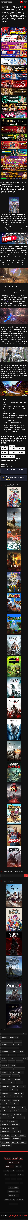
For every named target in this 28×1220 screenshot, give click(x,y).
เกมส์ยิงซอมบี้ (23, 1058)
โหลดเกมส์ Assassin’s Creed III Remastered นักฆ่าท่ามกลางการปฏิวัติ (14, 695)
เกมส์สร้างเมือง (5, 1058)
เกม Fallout (4, 1117)
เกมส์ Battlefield (5, 1110)
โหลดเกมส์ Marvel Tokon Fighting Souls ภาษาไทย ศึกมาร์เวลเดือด (14, 504)
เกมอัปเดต (14, 1128)
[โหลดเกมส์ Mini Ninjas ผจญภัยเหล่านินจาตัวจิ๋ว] (14, 666)
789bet (7, 1179)
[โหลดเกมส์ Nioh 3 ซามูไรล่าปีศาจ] (14, 793)
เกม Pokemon (13, 1090)
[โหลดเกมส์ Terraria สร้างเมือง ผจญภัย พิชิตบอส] (14, 624)
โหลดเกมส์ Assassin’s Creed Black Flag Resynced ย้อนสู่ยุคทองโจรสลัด (14, 905)
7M (21, 1183)
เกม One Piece (21, 1107)
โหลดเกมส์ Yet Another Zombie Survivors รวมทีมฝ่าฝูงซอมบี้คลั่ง (14, 779)
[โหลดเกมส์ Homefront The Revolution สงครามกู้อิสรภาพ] (14, 856)
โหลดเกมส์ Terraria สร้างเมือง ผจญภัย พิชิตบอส (14, 632)
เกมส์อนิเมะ (11, 1062)
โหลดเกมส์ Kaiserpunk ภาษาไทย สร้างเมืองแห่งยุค (14, 978)
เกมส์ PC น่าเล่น (8, 182)
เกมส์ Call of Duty (6, 1076)
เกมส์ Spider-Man (5, 1097)
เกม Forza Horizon (6, 1100)
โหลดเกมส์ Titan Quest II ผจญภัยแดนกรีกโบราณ (14, 526)
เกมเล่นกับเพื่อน (5, 1131)
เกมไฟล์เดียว (4, 1034)
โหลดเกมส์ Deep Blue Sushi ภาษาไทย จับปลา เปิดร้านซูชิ (14, 547)
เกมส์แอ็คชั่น (23, 1034)
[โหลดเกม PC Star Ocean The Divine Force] (14, 283)
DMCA (21, 1158)
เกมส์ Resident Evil (19, 1069)
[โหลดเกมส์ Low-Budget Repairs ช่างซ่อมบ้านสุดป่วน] (14, 835)
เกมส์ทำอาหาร (15, 1103)
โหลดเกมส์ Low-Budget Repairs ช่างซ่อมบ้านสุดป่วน (14, 843)
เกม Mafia (12, 1107)
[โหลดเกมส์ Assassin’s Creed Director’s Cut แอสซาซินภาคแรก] (14, 729)
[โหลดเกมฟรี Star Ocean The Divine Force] (14, 361)
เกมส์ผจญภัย (4, 1037)
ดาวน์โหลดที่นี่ (12, 446)
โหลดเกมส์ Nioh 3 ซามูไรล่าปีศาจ (14, 801)
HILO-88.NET (19, 1166)
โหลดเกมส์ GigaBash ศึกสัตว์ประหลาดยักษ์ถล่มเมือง (14, 610)
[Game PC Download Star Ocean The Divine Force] (14, 395)
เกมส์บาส (23, 1142)
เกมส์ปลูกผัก (19, 1062)
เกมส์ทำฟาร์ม (14, 1058)
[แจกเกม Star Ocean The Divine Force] (14, 323)
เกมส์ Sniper (22, 1135)
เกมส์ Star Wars (5, 1086)
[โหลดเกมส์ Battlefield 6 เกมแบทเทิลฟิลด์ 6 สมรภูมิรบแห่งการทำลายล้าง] (14, 751)
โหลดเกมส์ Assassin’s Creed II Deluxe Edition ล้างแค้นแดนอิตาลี (14, 716)
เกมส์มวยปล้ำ (15, 1086)
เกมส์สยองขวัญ (5, 1051)
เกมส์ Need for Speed (17, 1093)
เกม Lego (23, 1086)
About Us (7, 1158)
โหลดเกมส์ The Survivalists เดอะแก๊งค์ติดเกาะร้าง (14, 821)
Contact (15, 1158)
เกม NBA (4, 1121)
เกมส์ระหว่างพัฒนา (6, 1145)
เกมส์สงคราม (21, 1055)
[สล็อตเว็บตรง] (14, 160)
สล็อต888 (13, 1174)
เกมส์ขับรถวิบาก (15, 1124)
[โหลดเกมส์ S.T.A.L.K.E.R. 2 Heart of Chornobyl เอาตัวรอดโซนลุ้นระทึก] (14, 560)
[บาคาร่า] (14, 137)
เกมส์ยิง (19, 1044)
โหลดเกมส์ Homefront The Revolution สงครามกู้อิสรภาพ (14, 864)
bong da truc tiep (13, 1195)
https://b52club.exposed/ (11, 1183)
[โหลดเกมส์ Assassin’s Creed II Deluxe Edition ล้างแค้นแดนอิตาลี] (14, 708)
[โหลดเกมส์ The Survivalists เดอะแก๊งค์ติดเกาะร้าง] (14, 814)
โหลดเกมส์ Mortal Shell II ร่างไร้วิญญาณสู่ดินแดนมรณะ (14, 954)
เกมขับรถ (4, 1062)
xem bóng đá (19, 1199)
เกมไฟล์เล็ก (4, 1055)
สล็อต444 (6, 1170)
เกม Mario (12, 1117)
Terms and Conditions (13, 1162)
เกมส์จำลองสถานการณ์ (7, 1041)
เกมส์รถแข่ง (12, 1055)
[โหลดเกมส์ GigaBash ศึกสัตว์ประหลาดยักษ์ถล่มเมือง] (14, 603)
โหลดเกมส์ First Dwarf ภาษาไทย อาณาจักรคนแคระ (14, 589)
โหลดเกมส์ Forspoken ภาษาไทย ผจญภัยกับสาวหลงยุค (14, 1026)
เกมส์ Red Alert (15, 1142)
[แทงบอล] (14, 145)
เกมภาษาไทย (5, 1048)
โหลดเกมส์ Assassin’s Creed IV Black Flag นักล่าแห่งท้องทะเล (14, 652)
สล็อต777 (12, 1170)
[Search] (21, 2)
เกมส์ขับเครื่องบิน (5, 1128)
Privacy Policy (9, 1166)
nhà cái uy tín (13, 1203)
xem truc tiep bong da (13, 1191)
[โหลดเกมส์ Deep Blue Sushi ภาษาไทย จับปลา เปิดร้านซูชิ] (14, 539)
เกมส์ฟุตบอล (4, 1065)
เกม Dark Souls (5, 1142)
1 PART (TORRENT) (8, 456)
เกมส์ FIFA (4, 1083)
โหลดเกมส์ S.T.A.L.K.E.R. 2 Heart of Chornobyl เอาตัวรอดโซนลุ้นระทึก (14, 568)
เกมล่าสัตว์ (14, 1135)
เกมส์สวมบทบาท (14, 1037)
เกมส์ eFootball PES (17, 1097)
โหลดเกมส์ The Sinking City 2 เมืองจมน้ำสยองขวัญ (14, 1002)
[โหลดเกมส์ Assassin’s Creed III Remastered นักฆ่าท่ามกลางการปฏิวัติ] (14, 687)
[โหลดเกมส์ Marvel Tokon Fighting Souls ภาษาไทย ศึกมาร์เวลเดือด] (14, 497)
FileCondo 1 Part (4, 446)
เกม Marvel (12, 1065)
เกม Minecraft (20, 1117)
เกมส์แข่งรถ (20, 1072)
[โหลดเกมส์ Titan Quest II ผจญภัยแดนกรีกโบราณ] (14, 518)
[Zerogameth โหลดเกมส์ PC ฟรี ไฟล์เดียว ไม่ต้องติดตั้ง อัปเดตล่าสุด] (7, 2)
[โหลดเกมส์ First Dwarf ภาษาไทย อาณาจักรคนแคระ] (14, 582)
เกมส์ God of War (6, 1114)
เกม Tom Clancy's (13, 1121)
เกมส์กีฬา (13, 1051)
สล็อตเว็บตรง (20, 1174)
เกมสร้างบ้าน (16, 1100)
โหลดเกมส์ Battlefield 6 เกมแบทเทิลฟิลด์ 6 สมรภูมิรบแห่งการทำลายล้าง (14, 758)
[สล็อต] (14, 167)
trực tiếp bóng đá (9, 1199)
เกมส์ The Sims (5, 1103)
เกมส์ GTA (19, 1083)
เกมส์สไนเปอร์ (16, 1138)
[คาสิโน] (14, 129)
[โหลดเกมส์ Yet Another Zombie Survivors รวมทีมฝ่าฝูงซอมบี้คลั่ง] (14, 772)
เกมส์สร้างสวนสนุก (6, 1138)
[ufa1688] (14, 122)
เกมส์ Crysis (14, 1110)
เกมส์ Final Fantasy (6, 1079)
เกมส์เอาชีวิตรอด (14, 1048)
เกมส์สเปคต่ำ (18, 1041)
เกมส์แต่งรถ (22, 1110)
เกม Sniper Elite (5, 1135)
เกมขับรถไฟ (15, 1076)
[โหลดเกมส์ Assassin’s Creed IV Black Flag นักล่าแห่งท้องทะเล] (14, 645)
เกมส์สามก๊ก (4, 1072)
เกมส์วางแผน (5, 1044)
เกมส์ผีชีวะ (11, 1083)
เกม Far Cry (4, 1090)
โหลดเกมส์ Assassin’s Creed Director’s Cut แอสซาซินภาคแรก (14, 737)
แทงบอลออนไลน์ (20, 1170)
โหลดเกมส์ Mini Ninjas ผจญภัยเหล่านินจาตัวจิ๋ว (14, 674)
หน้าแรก (2, 182)
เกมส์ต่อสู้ (21, 1051)
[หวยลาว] (14, 152)
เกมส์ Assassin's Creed (7, 1069)
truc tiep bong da (13, 1187)
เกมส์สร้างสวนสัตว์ (17, 1114)
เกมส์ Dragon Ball (6, 1093)
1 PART (4, 449)
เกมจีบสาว (12, 1072)
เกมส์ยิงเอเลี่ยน (16, 1079)
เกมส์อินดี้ (12, 1044)
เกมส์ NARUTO (5, 1124)
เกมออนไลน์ (4, 1107)
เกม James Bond (15, 1131)
